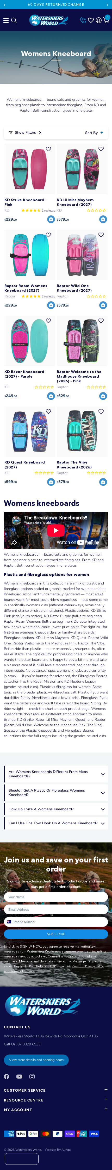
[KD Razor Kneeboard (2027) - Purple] (29, 341)
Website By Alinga (58, 1150)
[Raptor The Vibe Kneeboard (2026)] (82, 431)
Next (107, 5)
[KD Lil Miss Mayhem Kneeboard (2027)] (82, 169)
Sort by (91, 132)
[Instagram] (32, 1076)
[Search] (13, 21)
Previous (4, 5)
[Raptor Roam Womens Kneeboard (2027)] (29, 255)
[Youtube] (19, 1076)
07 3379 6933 (28, 1044)
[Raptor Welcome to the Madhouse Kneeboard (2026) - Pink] (82, 341)
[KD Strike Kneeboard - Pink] (29, 169)
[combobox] (8, 922)
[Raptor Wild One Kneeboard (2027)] (82, 255)
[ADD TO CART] (51, 219)
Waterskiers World (28, 1150)
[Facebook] (6, 1076)
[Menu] (5, 19)
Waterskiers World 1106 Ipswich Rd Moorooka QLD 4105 (51, 1036)
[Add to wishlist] (48, 149)
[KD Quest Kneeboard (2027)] (29, 431)
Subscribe (56, 934)
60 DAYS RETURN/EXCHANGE (56, 4)
